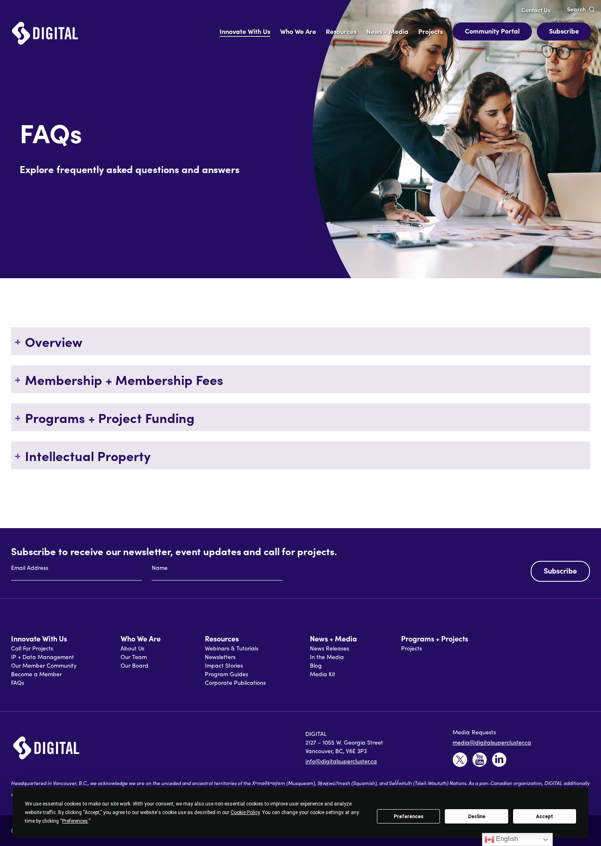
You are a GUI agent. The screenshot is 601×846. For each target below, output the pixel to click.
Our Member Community (43, 665)
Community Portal (492, 30)
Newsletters (220, 657)
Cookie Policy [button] (245, 812)
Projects (411, 648)
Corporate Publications (235, 682)
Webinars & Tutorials (231, 648)
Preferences (409, 816)
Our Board (134, 665)
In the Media (327, 657)
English (506, 838)
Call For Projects (32, 648)
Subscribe (564, 30)
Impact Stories (224, 665)
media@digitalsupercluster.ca (492, 742)
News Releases (329, 648)
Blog (316, 665)
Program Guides (226, 674)
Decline (476, 816)
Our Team (134, 657)
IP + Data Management (42, 657)
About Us (132, 648)
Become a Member (36, 674)
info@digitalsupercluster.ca (341, 761)
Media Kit (322, 674)
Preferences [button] (75, 821)
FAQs (17, 682)
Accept (544, 816)
